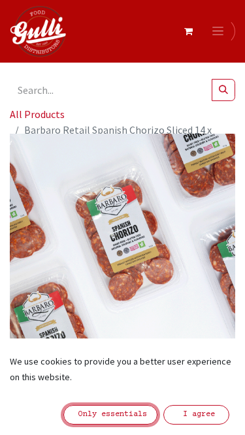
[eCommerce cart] (188, 31)
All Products (37, 114)
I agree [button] (197, 414)
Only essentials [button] (110, 414)
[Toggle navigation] (220, 31)
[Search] (223, 90)
